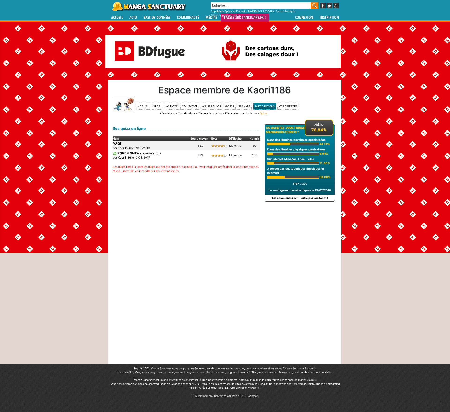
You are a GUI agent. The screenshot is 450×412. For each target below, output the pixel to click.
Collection (190, 106)
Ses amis (244, 106)
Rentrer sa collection (226, 395)
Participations (265, 106)
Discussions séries (210, 113)
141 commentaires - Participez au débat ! (300, 198)
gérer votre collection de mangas (209, 372)
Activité (172, 106)
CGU (243, 395)
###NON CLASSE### (261, 11)
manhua (262, 368)
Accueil (117, 17)
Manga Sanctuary (161, 368)
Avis (162, 113)
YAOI (117, 143)
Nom (116, 138)
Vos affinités (288, 106)
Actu (133, 17)
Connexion (304, 17)
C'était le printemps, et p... (227, 15)
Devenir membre (203, 395)
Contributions (186, 113)
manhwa (251, 368)
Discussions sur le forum (241, 113)
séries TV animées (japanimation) (295, 368)
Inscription (329, 17)
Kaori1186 (124, 148)
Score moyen (199, 138)
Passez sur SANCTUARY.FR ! (245, 17)
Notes (171, 113)
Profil (157, 106)
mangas (239, 368)
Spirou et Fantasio (236, 11)
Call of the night (285, 11)
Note (214, 138)
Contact (253, 395)
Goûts (229, 106)
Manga (149, 6)
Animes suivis (211, 106)
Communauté (188, 17)
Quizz (263, 113)
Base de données (156, 17)
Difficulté (235, 138)
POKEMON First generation (139, 153)
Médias (211, 17)
